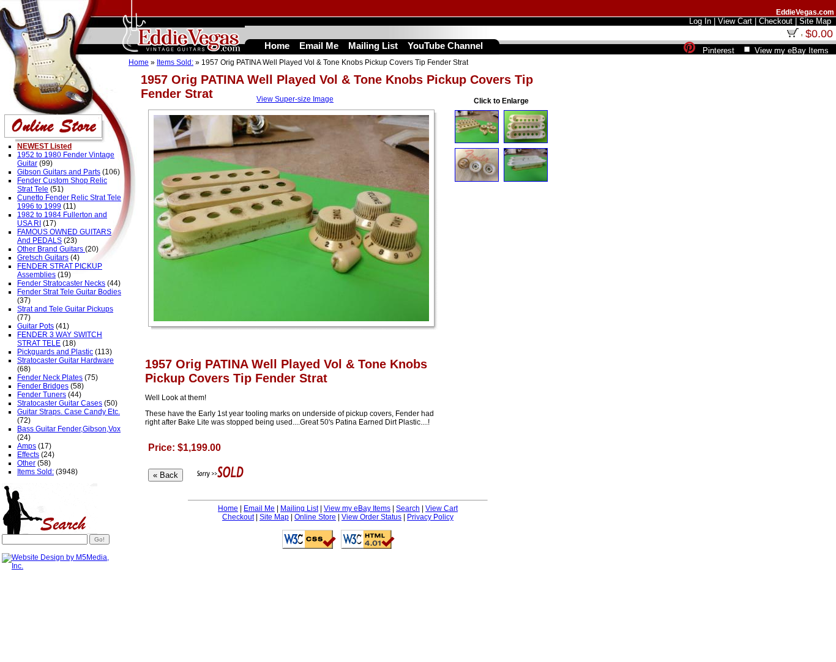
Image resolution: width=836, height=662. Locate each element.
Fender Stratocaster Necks (61, 283)
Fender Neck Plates (50, 377)
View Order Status (371, 517)
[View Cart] (792, 35)
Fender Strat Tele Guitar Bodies (69, 292)
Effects (28, 454)
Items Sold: (175, 62)
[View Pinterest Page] (689, 50)
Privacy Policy (430, 517)
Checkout (238, 517)
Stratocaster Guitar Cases (59, 403)
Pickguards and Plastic (55, 352)
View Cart (441, 508)
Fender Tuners (41, 394)
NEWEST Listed (44, 146)
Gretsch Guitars (43, 257)
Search (408, 508)
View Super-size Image (295, 99)
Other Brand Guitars (51, 249)
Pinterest (718, 50)
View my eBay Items (357, 508)
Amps (26, 446)
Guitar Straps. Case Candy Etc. (68, 411)
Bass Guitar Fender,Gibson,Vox (69, 429)
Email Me (259, 508)
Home (139, 62)
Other (26, 463)
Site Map (274, 517)
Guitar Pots (35, 326)
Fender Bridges (43, 386)
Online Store (315, 517)
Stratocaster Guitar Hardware (65, 360)
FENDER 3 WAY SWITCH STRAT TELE (59, 339)
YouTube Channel (445, 45)
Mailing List (299, 508)
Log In (700, 21)
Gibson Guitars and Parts (58, 172)
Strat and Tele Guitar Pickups (65, 309)
